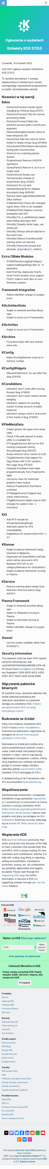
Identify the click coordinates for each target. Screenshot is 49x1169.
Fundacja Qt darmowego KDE (15, 1107)
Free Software (19, 839)
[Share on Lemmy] (38, 1131)
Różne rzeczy (8, 1058)
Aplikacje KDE (8, 1001)
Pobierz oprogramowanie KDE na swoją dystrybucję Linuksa (21, 707)
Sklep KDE (6, 1099)
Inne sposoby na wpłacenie (24, 956)
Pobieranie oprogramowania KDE (16, 1078)
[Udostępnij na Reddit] (32, 1131)
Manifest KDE (7, 1114)
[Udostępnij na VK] (24, 1138)
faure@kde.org (27, 669)
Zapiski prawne (27, 1161)
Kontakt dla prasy (9, 1054)
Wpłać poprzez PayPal (41, 947)
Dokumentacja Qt (9, 1025)
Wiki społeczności (10, 1071)
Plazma (5, 997)
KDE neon (6, 1012)
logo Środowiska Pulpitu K (28, 1156)
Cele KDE (6, 1029)
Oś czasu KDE (8, 1111)
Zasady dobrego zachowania (15, 1082)
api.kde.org (35, 782)
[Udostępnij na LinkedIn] (27, 1131)
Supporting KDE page (13, 875)
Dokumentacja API (10, 1022)
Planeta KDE (7, 1050)
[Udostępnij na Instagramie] (30, 1138)
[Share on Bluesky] (17, 1131)
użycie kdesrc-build (31, 769)
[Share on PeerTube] (19, 1138)
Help (4, 1075)
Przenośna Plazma (10, 1008)
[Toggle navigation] (46, 3)
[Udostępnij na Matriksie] (6, 1131)
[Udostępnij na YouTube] (43, 1131)
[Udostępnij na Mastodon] (11, 1131)
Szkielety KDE (8, 1005)
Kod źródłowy (8, 1033)
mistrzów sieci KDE (24, 1150)
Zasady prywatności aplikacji (14, 1090)
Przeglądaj (24, 982)
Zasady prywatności (11, 1086)
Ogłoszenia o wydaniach (24, 40)
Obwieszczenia (8, 1043)
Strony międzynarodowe (13, 1118)
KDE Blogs (6, 1046)
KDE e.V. (5, 1103)
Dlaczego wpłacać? (33, 938)
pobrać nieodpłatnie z (28, 727)
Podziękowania (8, 1061)
